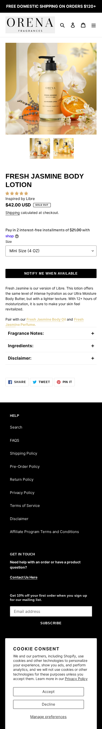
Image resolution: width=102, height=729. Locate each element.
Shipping (12, 212)
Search (16, 427)
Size (8, 241)
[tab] (51, 333)
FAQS (14, 440)
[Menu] (93, 25)
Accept (48, 691)
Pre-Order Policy (25, 466)
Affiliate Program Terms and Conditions (44, 531)
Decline (48, 704)
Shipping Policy (23, 453)
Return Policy (21, 479)
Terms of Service (25, 505)
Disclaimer (19, 518)
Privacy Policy (76, 679)
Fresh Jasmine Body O (45, 319)
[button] (17, 193)
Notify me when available (51, 273)
